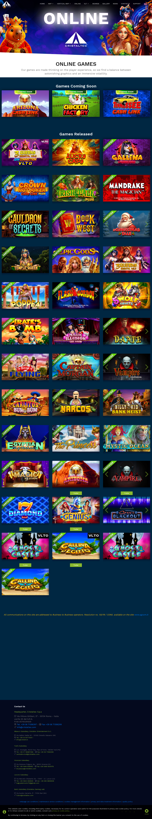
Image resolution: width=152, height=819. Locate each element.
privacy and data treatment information (106, 801)
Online (77, 4)
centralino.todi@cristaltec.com (28, 754)
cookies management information (77, 801)
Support (137, 4)
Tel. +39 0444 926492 (24, 766)
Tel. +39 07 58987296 (24, 752)
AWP (50, 4)
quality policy (128, 801)
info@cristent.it (22, 740)
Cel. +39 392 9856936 (45, 781)
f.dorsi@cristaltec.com (24, 795)
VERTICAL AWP (63, 4)
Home (42, 4)
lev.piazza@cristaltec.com (26, 769)
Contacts (125, 4)
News (115, 4)
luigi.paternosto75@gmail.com (27, 783)
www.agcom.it (141, 615)
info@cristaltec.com (26, 727)
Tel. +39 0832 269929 (24, 781)
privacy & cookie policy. (61, 811)
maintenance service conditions (51, 801)
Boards (95, 4)
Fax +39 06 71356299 (52, 724)
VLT (85, 4)
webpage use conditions (29, 801)
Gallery (106, 4)
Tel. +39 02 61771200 (24, 737)
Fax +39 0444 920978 (45, 766)
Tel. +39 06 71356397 (27, 724)
